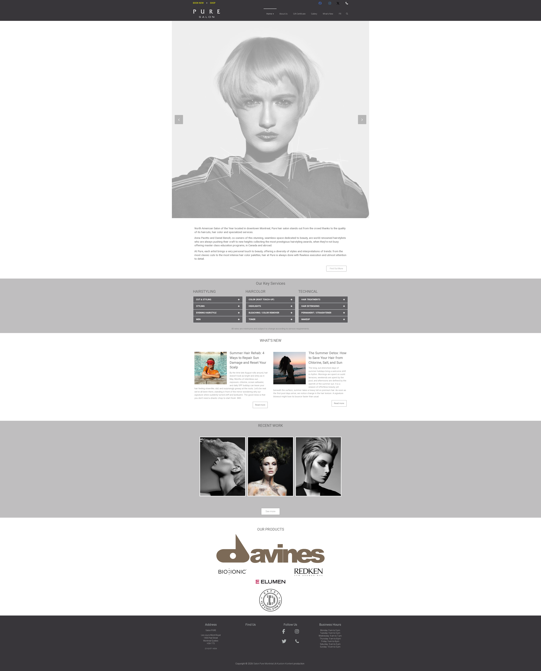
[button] (217, 299)
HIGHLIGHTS (255, 306)
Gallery (314, 14)
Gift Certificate (299, 14)
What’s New (328, 14)
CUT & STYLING (203, 299)
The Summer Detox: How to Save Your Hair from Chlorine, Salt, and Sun (327, 357)
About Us (283, 14)
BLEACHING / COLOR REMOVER (264, 312)
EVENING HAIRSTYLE (206, 312)
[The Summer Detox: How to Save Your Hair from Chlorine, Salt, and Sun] (289, 352)
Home (269, 14)
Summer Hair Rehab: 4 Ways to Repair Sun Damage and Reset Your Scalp (248, 360)
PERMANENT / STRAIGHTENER (316, 312)
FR (340, 14)
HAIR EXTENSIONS (310, 306)
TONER (252, 319)
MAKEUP (305, 319)
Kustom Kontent (285, 663)
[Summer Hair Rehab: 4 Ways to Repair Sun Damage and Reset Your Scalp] (210, 352)
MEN (198, 319)
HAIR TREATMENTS (310, 299)
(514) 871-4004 (211, 648)
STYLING (200, 306)
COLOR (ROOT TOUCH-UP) (261, 299)
